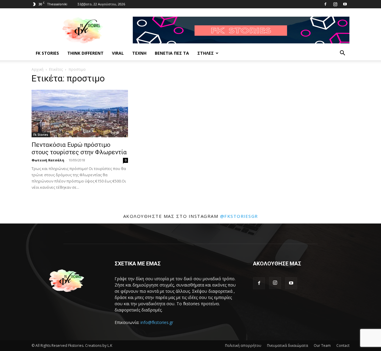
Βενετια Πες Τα (172, 53)
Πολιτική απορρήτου (243, 345)
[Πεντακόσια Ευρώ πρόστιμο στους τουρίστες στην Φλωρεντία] (80, 113)
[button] (342, 53)
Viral (118, 53)
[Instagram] (335, 4)
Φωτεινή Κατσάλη (48, 160)
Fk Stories (47, 53)
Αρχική (37, 69)
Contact (342, 345)
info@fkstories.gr (156, 322)
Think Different (85, 53)
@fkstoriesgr (239, 216)
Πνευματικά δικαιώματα (287, 345)
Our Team (322, 345)
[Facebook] (325, 4)
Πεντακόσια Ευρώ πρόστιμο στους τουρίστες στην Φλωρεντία (79, 148)
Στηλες (205, 53)
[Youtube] (345, 4)
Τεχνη (139, 53)
